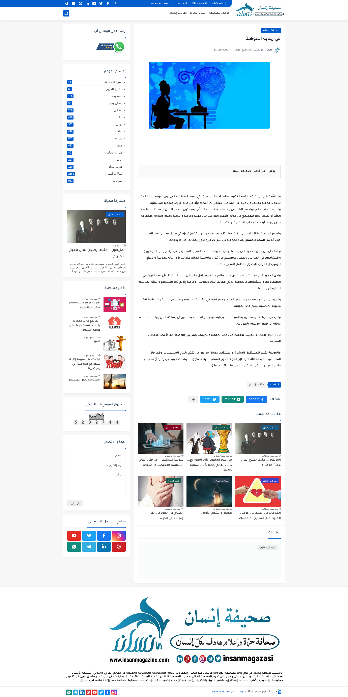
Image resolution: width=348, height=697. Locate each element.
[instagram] (114, 3)
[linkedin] (87, 3)
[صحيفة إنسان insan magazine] (259, 9)
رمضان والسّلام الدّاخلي (216, 513)
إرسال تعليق (268, 547)
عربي (95, 159)
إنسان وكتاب (219, 3)
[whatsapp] (73, 3)
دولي (95, 124)
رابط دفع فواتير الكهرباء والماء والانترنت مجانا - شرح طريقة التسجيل (84, 326)
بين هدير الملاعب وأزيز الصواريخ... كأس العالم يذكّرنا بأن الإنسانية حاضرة (209, 465)
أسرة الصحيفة (95, 82)
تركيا (95, 117)
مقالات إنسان (178, 13)
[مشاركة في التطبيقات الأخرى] (193, 399)
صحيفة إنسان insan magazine (229, 691)
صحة (95, 145)
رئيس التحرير (198, 13)
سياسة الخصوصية (161, 3)
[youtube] (94, 3)
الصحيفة (95, 96)
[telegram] (66, 3)
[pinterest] (80, 3)
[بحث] (66, 13)
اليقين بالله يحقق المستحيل (84, 380)
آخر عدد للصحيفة (219, 13)
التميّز (97, 341)
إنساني (95, 110)
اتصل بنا (182, 3)
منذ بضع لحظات (270, 455)
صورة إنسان (95, 152)
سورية (95, 138)
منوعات (95, 180)
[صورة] (115, 304)
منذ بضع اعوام (90, 298)
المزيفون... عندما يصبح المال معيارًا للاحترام (97, 253)
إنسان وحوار (95, 103)
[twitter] (100, 3)
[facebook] (107, 3)
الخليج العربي (95, 89)
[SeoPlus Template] (279, 691)
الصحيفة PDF (199, 3)
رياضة (95, 131)
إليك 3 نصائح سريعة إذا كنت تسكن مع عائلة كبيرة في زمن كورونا (83, 364)
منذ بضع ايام (117, 245)
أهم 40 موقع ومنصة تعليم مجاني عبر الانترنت (84, 305)
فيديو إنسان (95, 166)
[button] (256, 399)
